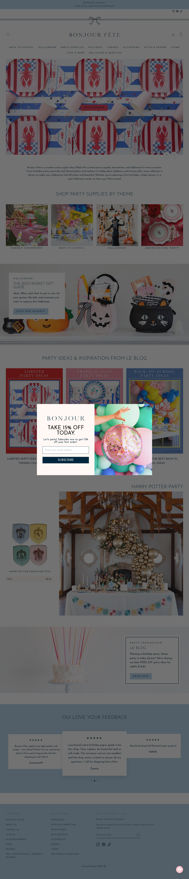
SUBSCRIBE (66, 460)
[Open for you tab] (179, 869)
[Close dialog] (148, 407)
